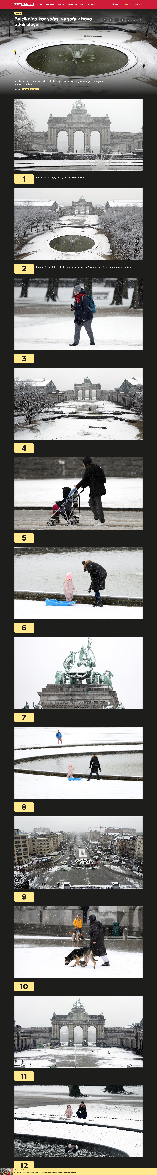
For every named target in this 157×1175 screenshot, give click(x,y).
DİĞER (90, 4)
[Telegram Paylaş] (128, 20)
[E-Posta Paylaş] (140, 20)
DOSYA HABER (81, 4)
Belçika (25, 89)
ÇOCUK (58, 4)
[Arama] (123, 4)
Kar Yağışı (34, 89)
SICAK (39, 4)
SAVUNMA (50, 4)
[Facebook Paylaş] (110, 20)
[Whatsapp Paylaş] (134, 20)
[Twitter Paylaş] (116, 20)
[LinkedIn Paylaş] (122, 20)
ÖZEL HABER (68, 4)
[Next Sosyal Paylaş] (104, 20)
